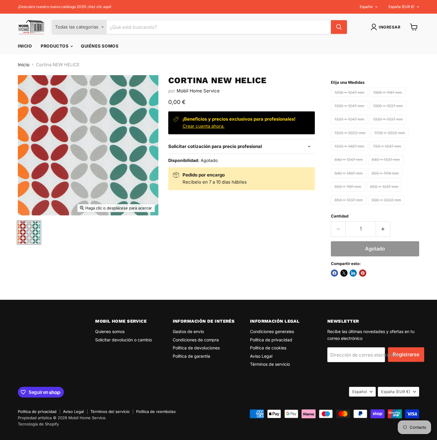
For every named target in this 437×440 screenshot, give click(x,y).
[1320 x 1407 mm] (350, 152)
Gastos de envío (188, 331)
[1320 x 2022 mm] (351, 139)
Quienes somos (110, 331)
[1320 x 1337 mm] (389, 125)
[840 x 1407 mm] (349, 179)
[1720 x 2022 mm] (390, 139)
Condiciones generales (272, 331)
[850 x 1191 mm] (349, 193)
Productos (55, 45)
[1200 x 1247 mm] (350, 98)
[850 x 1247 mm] (385, 193)
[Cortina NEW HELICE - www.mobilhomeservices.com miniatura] (29, 232)
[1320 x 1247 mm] (350, 125)
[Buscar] (339, 27)
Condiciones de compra (196, 339)
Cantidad (339, 216)
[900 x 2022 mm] (387, 206)
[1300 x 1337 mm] (389, 112)
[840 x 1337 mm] (386, 166)
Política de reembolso (156, 411)
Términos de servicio (270, 364)
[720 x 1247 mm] (388, 152)
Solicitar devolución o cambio (123, 339)
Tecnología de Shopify (38, 424)
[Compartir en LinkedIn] (353, 273)
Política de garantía (191, 356)
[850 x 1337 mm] (349, 206)
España (401, 6)
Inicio (25, 45)
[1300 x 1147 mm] (388, 98)
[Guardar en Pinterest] (362, 273)
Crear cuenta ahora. (203, 126)
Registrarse (406, 354)
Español (366, 6)
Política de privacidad (271, 339)
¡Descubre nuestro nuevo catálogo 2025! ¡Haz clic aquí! (64, 7)
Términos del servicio (110, 411)
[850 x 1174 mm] (386, 179)
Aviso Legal (261, 356)
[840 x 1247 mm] (349, 166)
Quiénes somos (99, 45)
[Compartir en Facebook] (334, 273)
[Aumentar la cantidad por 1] (383, 228)
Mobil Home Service (198, 91)
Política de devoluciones (196, 347)
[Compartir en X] (344, 273)
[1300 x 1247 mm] (350, 112)
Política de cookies (268, 347)
